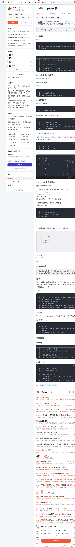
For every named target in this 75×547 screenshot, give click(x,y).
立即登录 (56, 541)
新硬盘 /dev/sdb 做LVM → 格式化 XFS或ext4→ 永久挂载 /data (19, 123)
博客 (12, 2)
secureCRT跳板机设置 (19, 74)
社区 (21, 2)
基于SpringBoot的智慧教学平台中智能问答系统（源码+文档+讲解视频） (19, 107)
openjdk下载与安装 (16, 40)
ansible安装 (16, 77)
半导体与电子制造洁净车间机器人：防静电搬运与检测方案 (20, 87)
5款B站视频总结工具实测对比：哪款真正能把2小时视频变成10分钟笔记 (19, 92)
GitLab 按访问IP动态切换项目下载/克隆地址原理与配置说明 (20, 118)
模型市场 (37, 2)
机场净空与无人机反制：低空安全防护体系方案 (20, 97)
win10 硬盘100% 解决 (17, 34)
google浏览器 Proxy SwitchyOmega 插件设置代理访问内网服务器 (20, 44)
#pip (49, 385)
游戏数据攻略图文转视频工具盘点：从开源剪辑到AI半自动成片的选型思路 (20, 102)
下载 (17, 2)
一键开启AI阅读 (20, 165)
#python (42, 385)
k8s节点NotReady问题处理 (18, 37)
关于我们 (36, 544)
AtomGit (28, 2)
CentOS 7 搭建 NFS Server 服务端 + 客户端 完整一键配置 (20, 128)
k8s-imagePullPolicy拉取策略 (19, 32)
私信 (26, 22)
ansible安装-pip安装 (13, 182)
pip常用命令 (11, 185)
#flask (54, 385)
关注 (50, 392)
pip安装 (10, 178)
